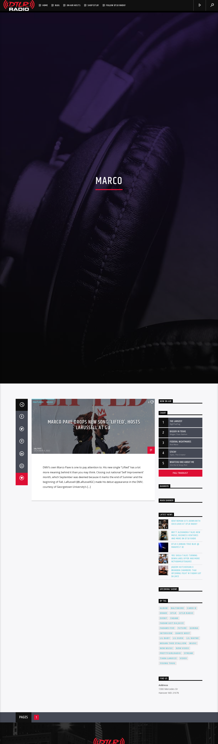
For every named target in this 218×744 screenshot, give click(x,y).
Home (45, 5)
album (164, 645)
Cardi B (191, 645)
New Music (166, 685)
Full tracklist (180, 510)
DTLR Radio (186, 650)
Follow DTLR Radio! (116, 5)
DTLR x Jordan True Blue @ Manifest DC (185, 583)
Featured (38, 439)
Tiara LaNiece (168, 695)
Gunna (194, 665)
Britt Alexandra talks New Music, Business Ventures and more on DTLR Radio (185, 572)
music (193, 680)
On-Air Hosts (74, 5)
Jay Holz (37, 485)
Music (49, 439)
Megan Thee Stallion (173, 680)
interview (166, 670)
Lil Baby (165, 675)
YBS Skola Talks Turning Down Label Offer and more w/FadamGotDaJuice (185, 595)
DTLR (173, 650)
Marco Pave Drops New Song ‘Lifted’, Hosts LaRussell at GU (94, 462)
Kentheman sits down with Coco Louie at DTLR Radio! (185, 560)
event (163, 655)
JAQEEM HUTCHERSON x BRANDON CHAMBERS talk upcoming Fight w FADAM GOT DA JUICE (186, 609)
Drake (163, 650)
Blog (57, 5)
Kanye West (183, 670)
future (182, 665)
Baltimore (177, 645)
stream (188, 690)
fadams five (167, 665)
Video (183, 695)
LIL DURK (178, 675)
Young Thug (167, 700)
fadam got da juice (172, 660)
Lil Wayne (193, 675)
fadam (174, 655)
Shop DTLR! (93, 5)
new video (182, 685)
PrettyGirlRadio (170, 690)
